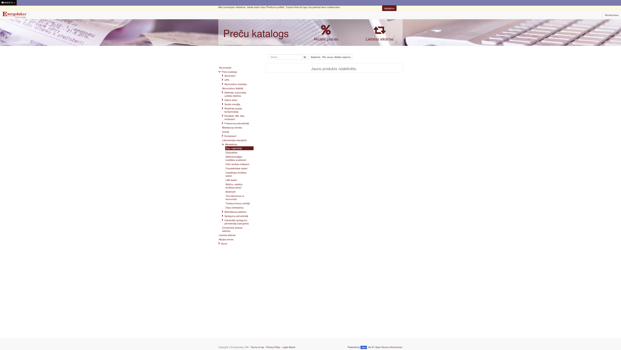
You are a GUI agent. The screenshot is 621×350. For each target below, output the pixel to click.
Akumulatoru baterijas (235, 84)
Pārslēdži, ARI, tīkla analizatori (234, 117)
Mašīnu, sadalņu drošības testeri (234, 186)
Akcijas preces (326, 39)
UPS (226, 80)
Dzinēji (225, 131)
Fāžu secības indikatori (237, 164)
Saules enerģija (232, 104)
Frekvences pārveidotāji (236, 123)
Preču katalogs (256, 33)
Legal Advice (288, 347)
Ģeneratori (229, 75)
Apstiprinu (389, 8)
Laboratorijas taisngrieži (234, 140)
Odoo (364, 347)
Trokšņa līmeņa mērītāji (238, 203)
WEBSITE (8, 2)
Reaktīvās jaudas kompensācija (233, 110)
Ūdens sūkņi (230, 100)
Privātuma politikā (275, 7)
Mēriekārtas (231, 144)
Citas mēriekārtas (235, 207)
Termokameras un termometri (235, 197)
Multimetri (231, 191)
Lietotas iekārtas (380, 39)
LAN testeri (231, 180)
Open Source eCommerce (388, 347)
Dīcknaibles (231, 152)
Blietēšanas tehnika (232, 127)
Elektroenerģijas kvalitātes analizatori (236, 158)
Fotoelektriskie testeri (236, 168)
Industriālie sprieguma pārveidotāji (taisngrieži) (236, 222)
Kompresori (230, 136)
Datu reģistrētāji (234, 148)
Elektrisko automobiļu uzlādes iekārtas (235, 94)
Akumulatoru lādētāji (232, 88)
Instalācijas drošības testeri (236, 174)
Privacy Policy (273, 347)
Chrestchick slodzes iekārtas (232, 229)
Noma (224, 243)
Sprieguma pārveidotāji (236, 216)
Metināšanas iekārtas (235, 211)
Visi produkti (225, 67)
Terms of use (257, 347)
